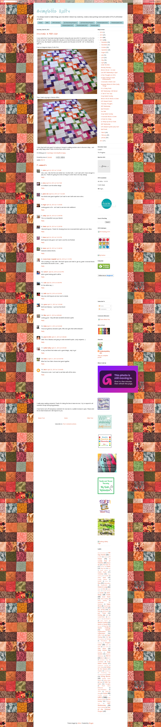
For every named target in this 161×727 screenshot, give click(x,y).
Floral (99, 589)
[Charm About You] (104, 319)
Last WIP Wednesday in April (109, 72)
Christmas (100, 574)
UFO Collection (56, 22)
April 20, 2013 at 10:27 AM (54, 183)
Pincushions (104, 640)
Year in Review (101, 707)
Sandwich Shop (104, 660)
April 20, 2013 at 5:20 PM (54, 293)
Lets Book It (107, 619)
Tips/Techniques (102, 689)
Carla (44, 282)
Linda (44, 170)
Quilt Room (102, 648)
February (104, 135)
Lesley (44, 215)
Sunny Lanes (107, 680)
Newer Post (41, 418)
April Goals (104, 129)
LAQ (107, 615)
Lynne (45, 304)
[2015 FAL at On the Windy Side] (104, 248)
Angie (44, 204)
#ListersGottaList (102, 553)
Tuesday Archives (102, 695)
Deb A (45, 369)
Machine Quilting (103, 622)
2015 (101, 35)
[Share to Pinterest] (64, 157)
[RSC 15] (104, 334)
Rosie (44, 237)
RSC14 (103, 658)
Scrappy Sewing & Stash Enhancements (108, 78)
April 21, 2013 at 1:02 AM (54, 304)
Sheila (44, 226)
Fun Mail (103, 111)
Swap (101, 682)
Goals (108, 595)
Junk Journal (105, 611)
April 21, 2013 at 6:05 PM (55, 358)
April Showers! (105, 109)
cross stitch (102, 577)
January (103, 137)
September (104, 50)
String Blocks (105, 676)
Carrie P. (45, 272)
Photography (101, 639)
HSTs (101, 607)
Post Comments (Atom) (69, 424)
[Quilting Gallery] (104, 543)
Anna (44, 183)
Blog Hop (103, 568)
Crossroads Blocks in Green (109, 116)
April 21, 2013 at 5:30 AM (54, 326)
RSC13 (43, 160)
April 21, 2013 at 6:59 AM (59, 348)
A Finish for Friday (106, 119)
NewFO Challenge (104, 628)
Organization (101, 633)
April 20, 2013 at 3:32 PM (56, 272)
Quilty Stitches (102, 650)
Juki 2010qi (101, 609)
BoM (109, 568)
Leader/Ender (101, 617)
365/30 (105, 557)
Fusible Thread (106, 590)
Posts (102, 306)
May (102, 60)
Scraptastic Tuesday (103, 665)
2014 (101, 37)
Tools (99, 691)
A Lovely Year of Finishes (104, 561)
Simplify (100, 671)
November (104, 45)
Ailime (79, 723)
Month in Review (103, 624)
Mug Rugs (106, 626)
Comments (103, 309)
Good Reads (106, 597)
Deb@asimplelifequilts (105, 352)
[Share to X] (60, 157)
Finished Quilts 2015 (102, 22)
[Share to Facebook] (62, 157)
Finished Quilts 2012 (82, 25)
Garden (102, 593)
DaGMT (100, 581)
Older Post (90, 418)
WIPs (47, 22)
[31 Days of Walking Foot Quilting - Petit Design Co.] (106, 535)
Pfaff (107, 637)
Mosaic (99, 626)
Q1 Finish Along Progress (70, 22)
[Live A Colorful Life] (105, 448)
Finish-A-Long (102, 587)
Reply (42, 177)
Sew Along (101, 667)
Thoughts (107, 684)
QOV (99, 646)
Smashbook (107, 671)
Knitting (100, 615)
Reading (100, 652)
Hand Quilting (104, 598)
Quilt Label (106, 646)
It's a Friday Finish (106, 88)
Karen (44, 248)
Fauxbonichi (104, 585)
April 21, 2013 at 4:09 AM (54, 315)
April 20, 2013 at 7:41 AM (53, 170)
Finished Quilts (94, 25)
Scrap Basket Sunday (107, 96)
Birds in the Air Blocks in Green (110, 98)
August (103, 52)
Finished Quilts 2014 (117, 22)
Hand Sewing (102, 600)
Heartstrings (107, 606)
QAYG (107, 644)
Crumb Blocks (102, 579)
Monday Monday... (106, 67)
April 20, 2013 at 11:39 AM (54, 204)
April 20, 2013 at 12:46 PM (54, 248)
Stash (108, 674)
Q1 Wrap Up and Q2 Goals (108, 121)
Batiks (108, 566)
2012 (101, 141)
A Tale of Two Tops (106, 93)
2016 (101, 32)
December (104, 42)
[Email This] (57, 157)
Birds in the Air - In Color (108, 70)
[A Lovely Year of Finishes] (101, 255)
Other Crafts (101, 635)
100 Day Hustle (104, 554)
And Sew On (106, 564)
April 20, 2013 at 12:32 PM (54, 237)
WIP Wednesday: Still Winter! (109, 91)
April (102, 62)
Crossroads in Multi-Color (108, 82)
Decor (106, 581)
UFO (100, 697)
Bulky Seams (104, 570)
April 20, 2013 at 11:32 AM (57, 194)
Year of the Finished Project (104, 709)
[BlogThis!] (59, 157)
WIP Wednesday (105, 106)
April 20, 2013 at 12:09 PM (54, 215)
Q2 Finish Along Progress (87, 22)
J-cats (105, 607)
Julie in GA (46, 194)
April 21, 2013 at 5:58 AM (59, 337)
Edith (44, 293)
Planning (100, 643)
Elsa (99, 583)
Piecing (108, 639)
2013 (101, 40)
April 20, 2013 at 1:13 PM (64, 259)
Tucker (105, 693)
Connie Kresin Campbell (49, 259)
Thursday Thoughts (106, 103)
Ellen (44, 315)
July (102, 55)
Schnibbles (100, 661)
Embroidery (107, 583)
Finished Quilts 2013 (67, 25)
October (103, 47)
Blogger (91, 723)
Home (40, 22)
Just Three (102, 613)
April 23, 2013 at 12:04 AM (55, 369)
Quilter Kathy (47, 348)
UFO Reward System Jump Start (110, 126)
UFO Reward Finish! (106, 101)
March (103, 132)
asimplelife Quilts (53, 11)
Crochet (106, 575)
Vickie (45, 326)
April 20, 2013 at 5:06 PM (54, 282)
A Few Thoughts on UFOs (108, 75)
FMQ (104, 589)
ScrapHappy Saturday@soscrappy (56, 153)
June (102, 57)
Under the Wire (105, 65)
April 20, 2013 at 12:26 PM (54, 226)
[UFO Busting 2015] (104, 231)
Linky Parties (104, 620)
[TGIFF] (105, 513)
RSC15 (108, 658)
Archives (103, 566)
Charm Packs (102, 572)
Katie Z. (45, 358)
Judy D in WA (47, 337)
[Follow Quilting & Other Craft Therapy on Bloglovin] (106, 276)
